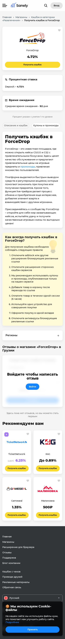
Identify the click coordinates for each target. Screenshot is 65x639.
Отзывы (7, 552)
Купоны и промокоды (46, 125)
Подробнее (12, 622)
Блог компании (11, 563)
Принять (32, 629)
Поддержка (9, 557)
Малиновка (47, 500)
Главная (7, 536)
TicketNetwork (16, 454)
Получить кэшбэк (32, 64)
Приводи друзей (12, 576)
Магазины (8, 542)
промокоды (27, 166)
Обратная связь (11, 587)
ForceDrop (32, 50)
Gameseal (16, 500)
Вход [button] (56, 5)
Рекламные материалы (16, 582)
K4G (48, 454)
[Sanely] (19, 6)
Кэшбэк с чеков (11, 571)
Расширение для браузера (18, 547)
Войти (32, 386)
